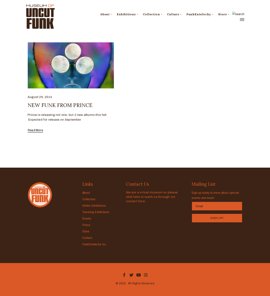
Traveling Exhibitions (95, 212)
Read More (35, 130)
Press (86, 225)
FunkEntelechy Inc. (94, 244)
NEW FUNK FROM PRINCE (60, 105)
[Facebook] (124, 275)
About (105, 14)
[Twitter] (131, 275)
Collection (151, 14)
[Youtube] (138, 275)
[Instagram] (146, 275)
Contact (87, 238)
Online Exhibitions (94, 205)
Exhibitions (126, 14)
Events (86, 218)
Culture (173, 14)
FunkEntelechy (198, 14)
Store (222, 14)
